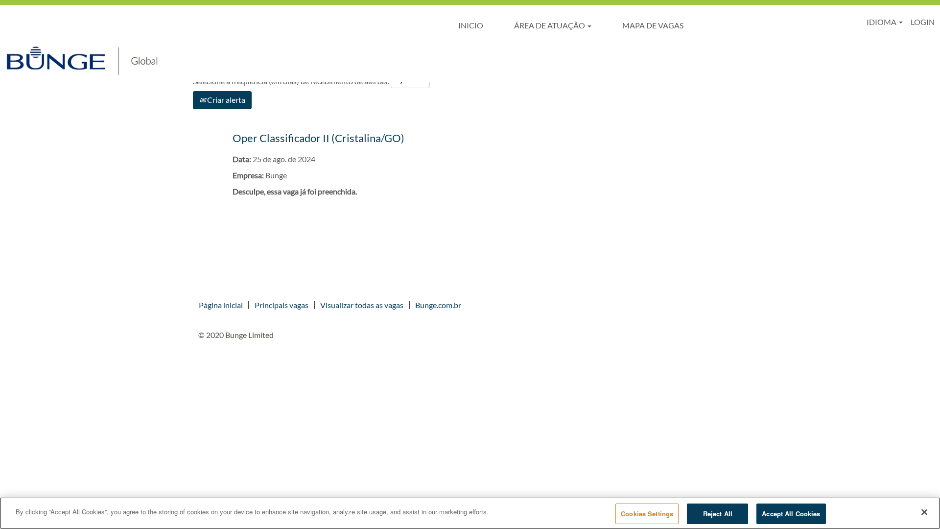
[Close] (924, 512)
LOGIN (923, 21)
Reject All (717, 513)
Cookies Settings (647, 513)
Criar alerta (225, 99)
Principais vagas (281, 305)
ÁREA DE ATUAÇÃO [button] (550, 25)
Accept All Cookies (791, 513)
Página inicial (221, 305)
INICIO (470, 25)
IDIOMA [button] (882, 21)
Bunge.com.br (438, 305)
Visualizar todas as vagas (361, 305)
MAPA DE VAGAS (652, 25)
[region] (470, 513)
